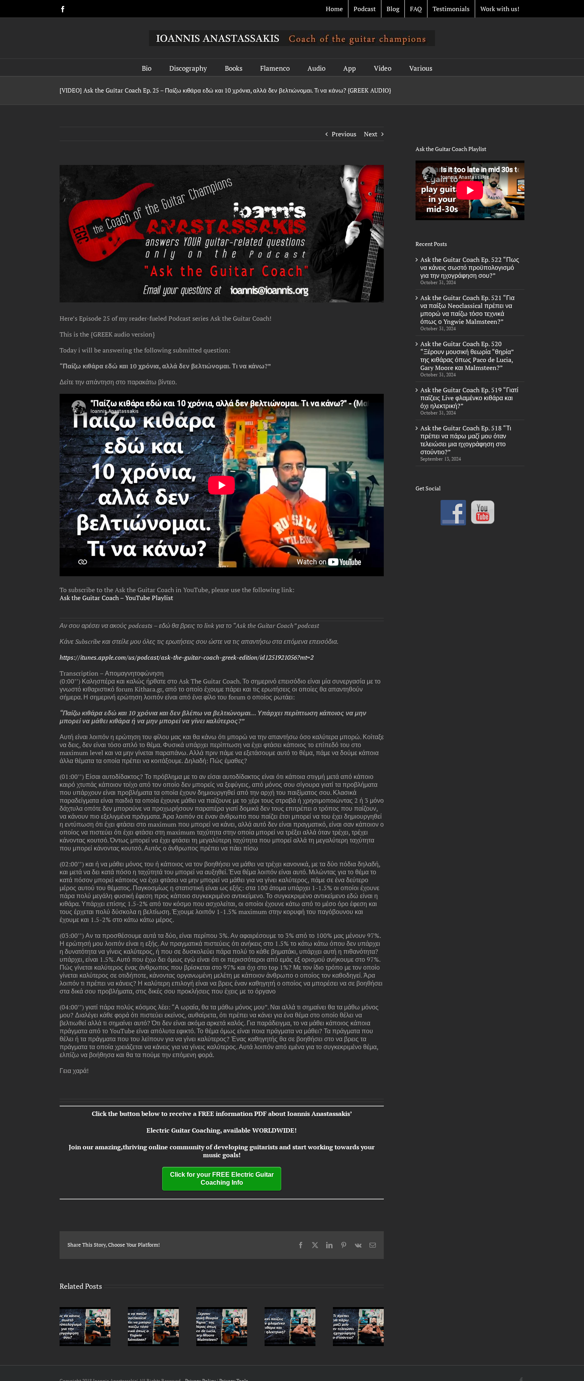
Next (370, 134)
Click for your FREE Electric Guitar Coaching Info (222, 1178)
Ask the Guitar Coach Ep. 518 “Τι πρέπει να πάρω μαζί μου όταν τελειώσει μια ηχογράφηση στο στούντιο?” (465, 440)
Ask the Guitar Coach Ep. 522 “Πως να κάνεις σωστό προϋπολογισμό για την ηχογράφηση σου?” (469, 267)
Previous (344, 134)
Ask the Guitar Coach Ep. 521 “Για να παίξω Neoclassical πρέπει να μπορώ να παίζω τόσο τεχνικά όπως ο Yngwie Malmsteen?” (467, 309)
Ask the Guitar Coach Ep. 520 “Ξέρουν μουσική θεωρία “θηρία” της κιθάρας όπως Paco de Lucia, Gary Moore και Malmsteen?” (467, 355)
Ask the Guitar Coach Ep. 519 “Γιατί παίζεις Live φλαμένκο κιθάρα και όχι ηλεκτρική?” (469, 397)
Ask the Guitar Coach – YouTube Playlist (116, 597)
